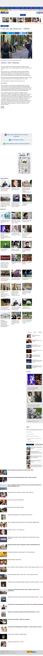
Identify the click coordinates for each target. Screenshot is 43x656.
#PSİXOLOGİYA (15, 62)
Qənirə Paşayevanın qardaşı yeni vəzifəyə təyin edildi (20, 470)
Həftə (35, 332)
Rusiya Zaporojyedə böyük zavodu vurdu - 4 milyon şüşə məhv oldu (23, 574)
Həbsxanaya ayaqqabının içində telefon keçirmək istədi (20, 514)
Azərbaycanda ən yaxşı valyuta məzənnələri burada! (34, 23)
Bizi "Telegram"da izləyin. (17, 139)
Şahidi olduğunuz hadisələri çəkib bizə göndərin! (17, 143)
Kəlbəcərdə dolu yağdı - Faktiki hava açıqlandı (19, 619)
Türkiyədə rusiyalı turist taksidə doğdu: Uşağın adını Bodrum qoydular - (25, 582)
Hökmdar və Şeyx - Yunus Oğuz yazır (16, 529)
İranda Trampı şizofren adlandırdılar (16, 499)
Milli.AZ (4, 12)
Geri (0, 19)
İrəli (42, 19)
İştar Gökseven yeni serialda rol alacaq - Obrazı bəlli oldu (20, 492)
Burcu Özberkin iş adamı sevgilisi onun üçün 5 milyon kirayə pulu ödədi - (25, 567)
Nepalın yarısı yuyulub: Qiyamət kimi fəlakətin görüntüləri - (24, 611)
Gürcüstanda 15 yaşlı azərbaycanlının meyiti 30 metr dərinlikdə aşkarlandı (25, 604)
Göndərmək (30, 444)
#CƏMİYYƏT (3, 62)
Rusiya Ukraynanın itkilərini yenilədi (16, 507)
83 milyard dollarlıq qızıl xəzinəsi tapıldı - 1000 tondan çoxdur (21, 552)
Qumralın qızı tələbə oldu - (16, 641)
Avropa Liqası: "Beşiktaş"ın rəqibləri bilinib (17, 634)
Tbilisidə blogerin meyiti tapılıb (14, 559)
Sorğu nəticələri (39, 444)
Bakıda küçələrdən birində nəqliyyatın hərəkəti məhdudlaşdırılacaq (24, 544)
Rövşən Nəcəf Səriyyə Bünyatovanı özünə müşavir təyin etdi (22, 477)
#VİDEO (9, 62)
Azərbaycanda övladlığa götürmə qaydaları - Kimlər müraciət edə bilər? (25, 626)
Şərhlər (40, 332)
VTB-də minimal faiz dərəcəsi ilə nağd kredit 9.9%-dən (11, 60)
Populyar (29, 332)
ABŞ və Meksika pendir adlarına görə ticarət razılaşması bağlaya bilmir (23, 522)
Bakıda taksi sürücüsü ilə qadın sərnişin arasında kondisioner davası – (25, 596)
